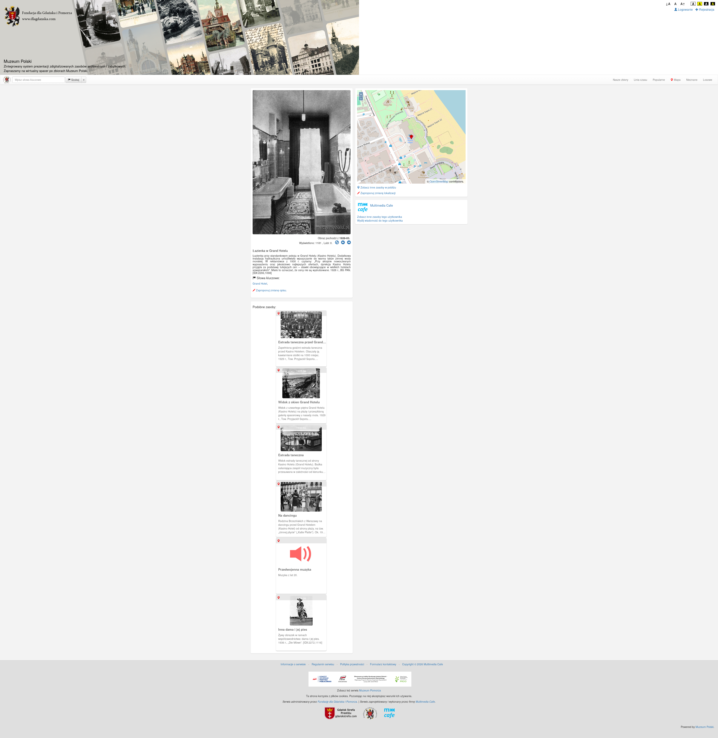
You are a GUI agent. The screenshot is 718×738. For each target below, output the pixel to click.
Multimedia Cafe (381, 205)
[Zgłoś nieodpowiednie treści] (337, 242)
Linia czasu (640, 80)
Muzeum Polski (705, 727)
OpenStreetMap (438, 181)
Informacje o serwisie (293, 664)
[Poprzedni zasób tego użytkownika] (343, 242)
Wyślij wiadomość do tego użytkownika (380, 220)
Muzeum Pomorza (370, 690)
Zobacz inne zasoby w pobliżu (378, 187)
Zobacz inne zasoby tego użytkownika (379, 217)
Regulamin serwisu (323, 664)
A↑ (682, 4)
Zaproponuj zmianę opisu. (271, 290)
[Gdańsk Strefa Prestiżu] (341, 713)
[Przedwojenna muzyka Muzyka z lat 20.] (301, 539)
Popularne (659, 80)
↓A (668, 4)
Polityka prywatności (352, 664)
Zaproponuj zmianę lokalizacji (377, 193)
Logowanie (685, 9)
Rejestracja (706, 9)
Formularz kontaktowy (383, 664)
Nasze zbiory (620, 80)
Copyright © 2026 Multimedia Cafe (422, 664)
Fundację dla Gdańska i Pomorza (337, 701)
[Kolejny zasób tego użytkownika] (349, 242)
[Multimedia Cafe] (389, 713)
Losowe (707, 80)
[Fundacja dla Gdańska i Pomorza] (370, 713)
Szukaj (74, 80)
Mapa (677, 80)
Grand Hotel (260, 283)
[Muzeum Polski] (6, 79)
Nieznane (691, 80)
